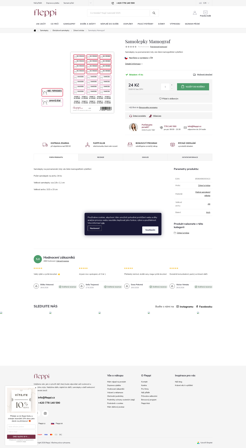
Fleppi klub (145, 403)
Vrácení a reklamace (115, 392)
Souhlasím (150, 229)
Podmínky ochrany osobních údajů (121, 400)
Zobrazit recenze (62, 261)
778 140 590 (170, 126)
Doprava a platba (52, 3)
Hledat (154, 13)
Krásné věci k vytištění (184, 385)
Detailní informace (133, 64)
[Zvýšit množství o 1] (172, 85)
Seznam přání (69, 3)
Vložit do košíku (195, 86)
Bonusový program (148, 400)
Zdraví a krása (204, 185)
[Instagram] (45, 413)
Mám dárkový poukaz (115, 407)
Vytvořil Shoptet (206, 443)
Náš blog (178, 382)
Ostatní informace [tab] (190, 157)
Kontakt (144, 382)
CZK (204, 3)
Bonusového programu (148, 107)
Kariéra (144, 385)
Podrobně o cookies (115, 403)
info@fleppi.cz (194, 126)
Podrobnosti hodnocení (158, 47)
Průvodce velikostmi (149, 396)
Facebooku (205, 306)
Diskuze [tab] (145, 157)
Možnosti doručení (204, 74)
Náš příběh (38, 3)
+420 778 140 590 (49, 402)
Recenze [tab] (100, 157)
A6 (209, 204)
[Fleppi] (41, 376)
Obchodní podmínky (115, 396)
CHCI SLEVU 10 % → (21, 437)
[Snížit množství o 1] (172, 88)
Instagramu (186, 306)
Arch (208, 212)
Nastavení (94, 228)
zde (102, 223)
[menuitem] (41, 24)
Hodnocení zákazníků (115, 389)
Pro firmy (145, 389)
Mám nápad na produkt (116, 382)
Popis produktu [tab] (56, 157)
